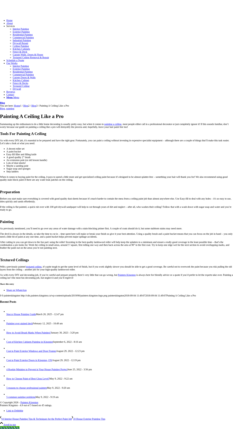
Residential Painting (23, 34)
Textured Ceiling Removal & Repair (31, 57)
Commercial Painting (23, 37)
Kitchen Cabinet (21, 80)
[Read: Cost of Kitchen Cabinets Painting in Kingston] (9, 339)
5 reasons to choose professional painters (26, 387)
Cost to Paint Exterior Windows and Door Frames (31, 351)
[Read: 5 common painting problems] (9, 394)
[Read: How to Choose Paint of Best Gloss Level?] (9, 375)
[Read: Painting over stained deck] (9, 320)
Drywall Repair (20, 43)
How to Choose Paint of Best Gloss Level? (27, 378)
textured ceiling (34, 266)
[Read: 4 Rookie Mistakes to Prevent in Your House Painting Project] (9, 366)
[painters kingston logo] (24, 15)
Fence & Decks (20, 83)
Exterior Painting (21, 31)
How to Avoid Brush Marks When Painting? (28, 332)
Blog (2, 103)
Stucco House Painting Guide (21, 314)
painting (10, 108)
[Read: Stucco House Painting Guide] (9, 311)
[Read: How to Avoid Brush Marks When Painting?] (9, 329)
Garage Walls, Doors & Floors (28, 54)
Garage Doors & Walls (24, 77)
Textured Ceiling (21, 86)
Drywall (17, 89)
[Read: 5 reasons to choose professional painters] (9, 385)
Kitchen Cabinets (21, 49)
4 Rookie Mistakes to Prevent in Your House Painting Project (36, 369)
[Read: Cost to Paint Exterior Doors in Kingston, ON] (9, 357)
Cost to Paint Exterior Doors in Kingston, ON (29, 360)
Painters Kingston (127, 275)
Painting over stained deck (19, 323)
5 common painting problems (21, 397)
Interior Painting (21, 29)
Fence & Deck (20, 51)
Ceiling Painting (21, 46)
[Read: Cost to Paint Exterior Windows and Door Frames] (9, 348)
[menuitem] (119, 20)
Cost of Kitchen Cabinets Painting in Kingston (29, 342)
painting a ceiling (112, 124)
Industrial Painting (22, 40)
